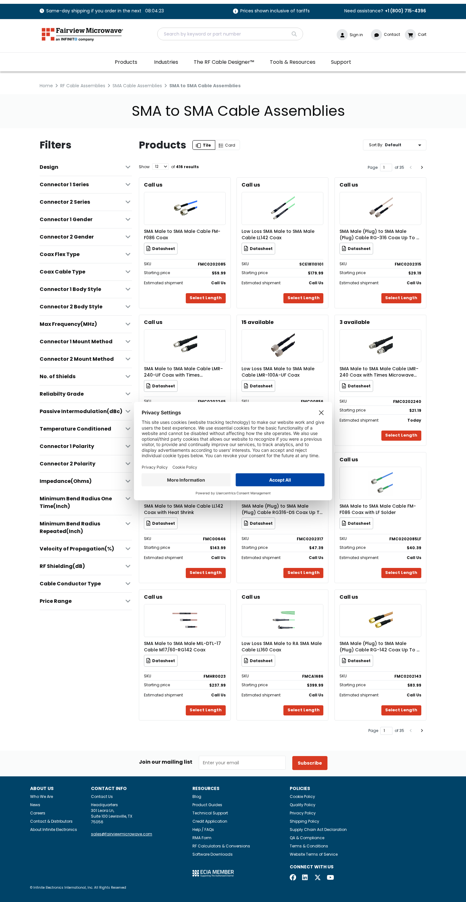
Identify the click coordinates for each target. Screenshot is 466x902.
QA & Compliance (307, 837)
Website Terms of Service (314, 854)
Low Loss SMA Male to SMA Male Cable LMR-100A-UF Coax (278, 371)
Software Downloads (212, 854)
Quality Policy (302, 804)
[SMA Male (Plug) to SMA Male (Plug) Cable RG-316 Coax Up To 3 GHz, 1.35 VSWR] (380, 199)
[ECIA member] (213, 873)
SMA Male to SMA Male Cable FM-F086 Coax (182, 234)
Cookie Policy (302, 796)
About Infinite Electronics (53, 829)
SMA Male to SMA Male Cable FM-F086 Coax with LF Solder (378, 509)
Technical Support (210, 813)
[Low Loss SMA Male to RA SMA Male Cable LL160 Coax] (282, 611)
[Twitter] (317, 878)
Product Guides (207, 804)
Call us (153, 184)
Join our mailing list (165, 762)
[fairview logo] (82, 33)
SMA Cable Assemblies (137, 85)
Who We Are (41, 796)
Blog (196, 796)
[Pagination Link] (411, 167)
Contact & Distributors (51, 821)
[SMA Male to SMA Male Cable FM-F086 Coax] (184, 199)
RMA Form (201, 837)
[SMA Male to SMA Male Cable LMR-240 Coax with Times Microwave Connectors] (380, 336)
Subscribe (310, 763)
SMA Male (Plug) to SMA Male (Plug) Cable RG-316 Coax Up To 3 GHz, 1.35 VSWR (379, 234)
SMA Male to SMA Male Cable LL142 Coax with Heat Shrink (183, 509)
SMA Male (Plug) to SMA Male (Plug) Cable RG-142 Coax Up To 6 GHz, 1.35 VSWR (379, 646)
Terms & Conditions (309, 846)
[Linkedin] (305, 878)
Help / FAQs (203, 829)
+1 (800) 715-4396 (405, 11)
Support (341, 62)
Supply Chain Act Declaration (318, 829)
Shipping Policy (304, 821)
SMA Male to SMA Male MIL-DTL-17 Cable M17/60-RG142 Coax (182, 646)
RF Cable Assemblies (82, 85)
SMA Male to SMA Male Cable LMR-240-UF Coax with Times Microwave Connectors (183, 371)
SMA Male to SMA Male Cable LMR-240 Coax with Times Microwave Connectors (379, 371)
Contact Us (102, 796)
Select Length (206, 298)
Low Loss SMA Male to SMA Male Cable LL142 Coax (278, 234)
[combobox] (230, 34)
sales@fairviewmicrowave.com (121, 834)
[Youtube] (330, 878)
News (35, 804)
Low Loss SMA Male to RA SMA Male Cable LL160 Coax (282, 646)
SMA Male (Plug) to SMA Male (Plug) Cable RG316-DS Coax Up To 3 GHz (282, 509)
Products (126, 62)
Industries (166, 62)
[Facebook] (293, 878)
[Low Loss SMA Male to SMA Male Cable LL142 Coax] (282, 199)
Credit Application (209, 821)
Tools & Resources (292, 62)
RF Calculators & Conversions (221, 846)
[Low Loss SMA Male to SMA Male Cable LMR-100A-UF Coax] (282, 336)
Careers (37, 813)
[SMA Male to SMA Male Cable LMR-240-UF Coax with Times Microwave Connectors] (184, 336)
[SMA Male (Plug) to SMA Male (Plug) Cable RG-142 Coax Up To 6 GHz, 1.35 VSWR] (380, 611)
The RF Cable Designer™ (224, 62)
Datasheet (163, 248)
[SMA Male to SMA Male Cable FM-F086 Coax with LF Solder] (380, 473)
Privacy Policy (303, 813)
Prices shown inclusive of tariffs (275, 11)
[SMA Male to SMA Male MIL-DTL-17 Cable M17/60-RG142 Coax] (184, 611)
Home (46, 85)
